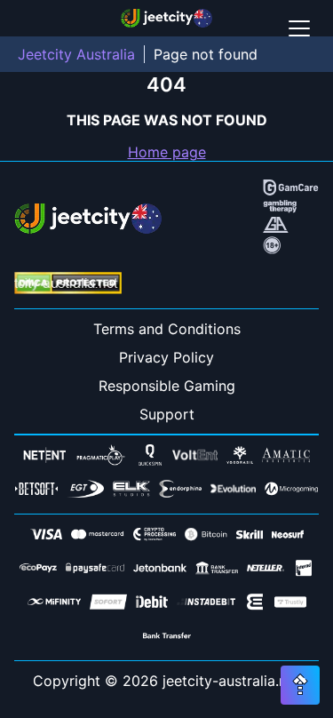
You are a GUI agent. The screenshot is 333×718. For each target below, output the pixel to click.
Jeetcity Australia (76, 54)
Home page (167, 152)
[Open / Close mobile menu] (299, 28)
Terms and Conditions (167, 329)
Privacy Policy (166, 357)
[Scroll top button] (300, 685)
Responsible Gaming (167, 386)
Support (166, 414)
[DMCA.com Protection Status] (68, 285)
